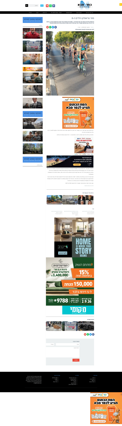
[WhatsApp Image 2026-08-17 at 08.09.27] (70, 281)
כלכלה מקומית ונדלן (72, 384)
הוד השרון (45, 12)
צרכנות (75, 381)
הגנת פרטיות (92, 379)
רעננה (37, 12)
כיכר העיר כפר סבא (89, 12)
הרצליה (30, 12)
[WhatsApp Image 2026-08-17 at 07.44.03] (74, 237)
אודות (93, 377)
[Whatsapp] (50, 5)
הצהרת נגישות (92, 381)
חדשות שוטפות (69, 12)
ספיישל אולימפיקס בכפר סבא (56, 211)
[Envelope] (47, 5)
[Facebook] (53, 5)
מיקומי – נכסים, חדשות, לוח (56, 12)
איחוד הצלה (55, 381)
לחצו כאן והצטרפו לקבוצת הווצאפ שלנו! (84, 29)
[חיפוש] (26, 5)
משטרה (56, 379)
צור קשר (93, 380)
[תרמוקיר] (83, 145)
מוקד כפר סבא (55, 377)
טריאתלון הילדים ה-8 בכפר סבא (88, 211)
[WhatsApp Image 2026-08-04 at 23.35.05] (78, 112)
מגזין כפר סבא (79, 12)
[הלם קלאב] (70, 161)
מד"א (56, 380)
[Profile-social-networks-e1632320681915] (78, 310)
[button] (120, 4)
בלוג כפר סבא (73, 383)
